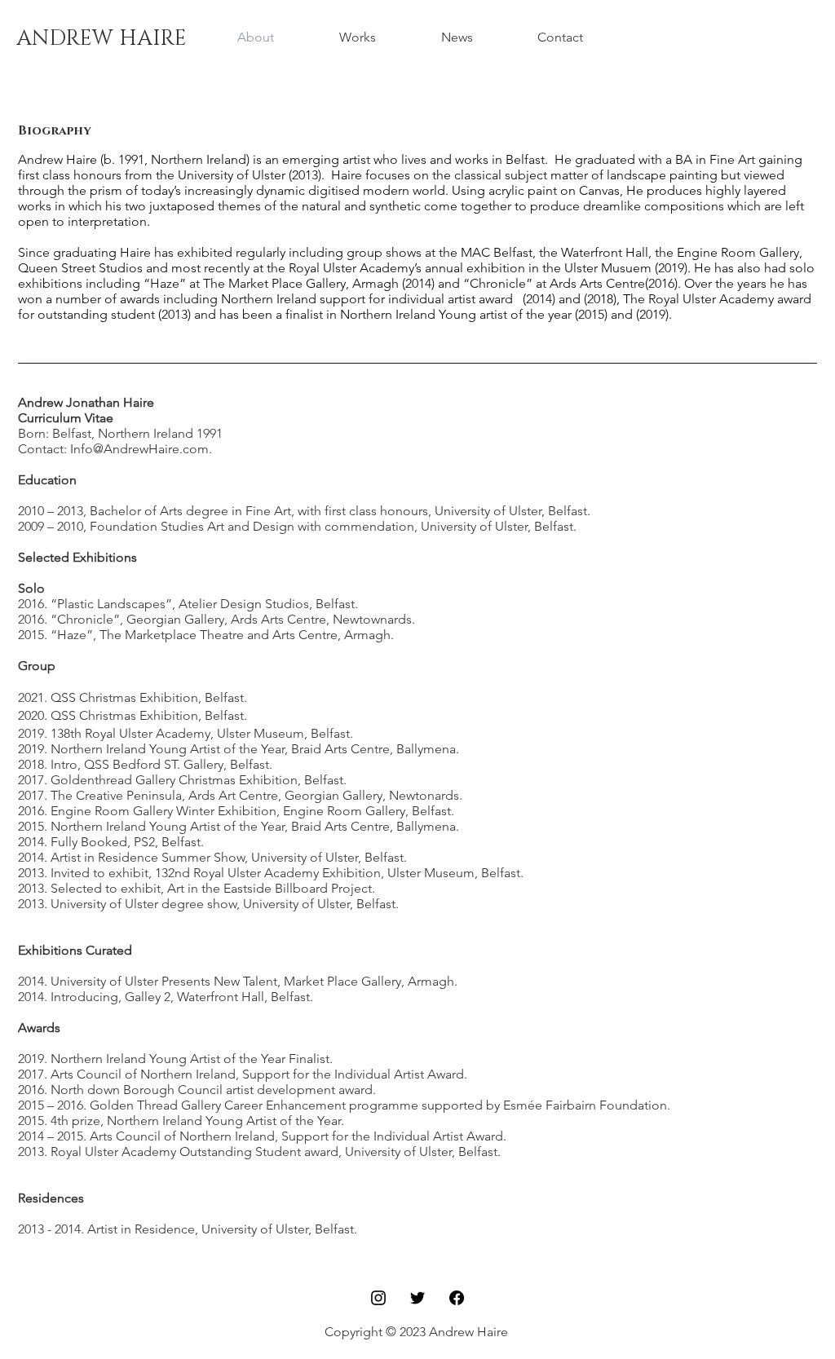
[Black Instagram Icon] (378, 1298)
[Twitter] (417, 1298)
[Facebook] (456, 1298)
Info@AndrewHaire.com (139, 449)
